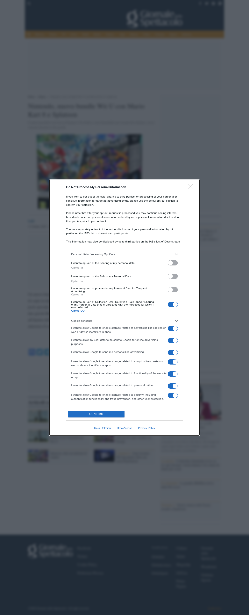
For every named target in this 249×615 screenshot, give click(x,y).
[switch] (173, 262)
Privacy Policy (146, 428)
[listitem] (124, 254)
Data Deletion (102, 428)
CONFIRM (96, 414)
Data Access (124, 428)
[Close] (192, 187)
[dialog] (124, 307)
